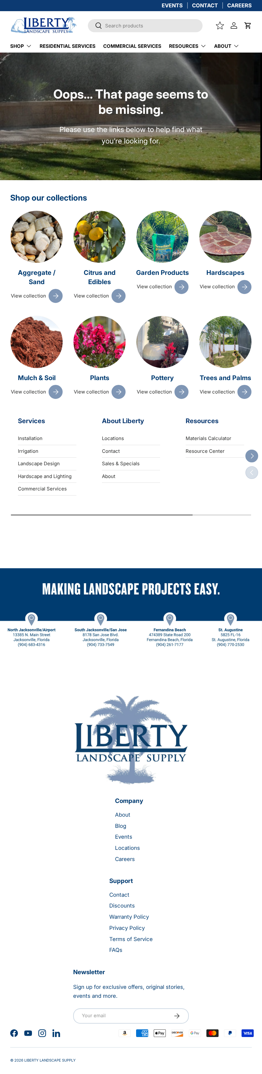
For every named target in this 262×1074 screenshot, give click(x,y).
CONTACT (205, 5)
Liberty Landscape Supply (50, 1060)
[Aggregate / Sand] (37, 237)
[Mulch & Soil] (37, 342)
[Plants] (99, 342)
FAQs (115, 950)
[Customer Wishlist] (220, 25)
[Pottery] (162, 342)
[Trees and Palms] (225, 342)
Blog (120, 826)
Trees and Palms (225, 378)
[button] (248, 25)
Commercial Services (132, 46)
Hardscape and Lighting (45, 476)
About (108, 476)
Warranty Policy (129, 917)
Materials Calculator (208, 438)
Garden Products (162, 272)
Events (123, 837)
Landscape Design (39, 463)
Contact (111, 451)
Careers (125, 859)
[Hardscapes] (225, 237)
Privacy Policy (127, 928)
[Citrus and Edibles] (99, 237)
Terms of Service (131, 939)
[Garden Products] (162, 237)
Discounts (122, 905)
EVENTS (172, 5)
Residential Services (68, 46)
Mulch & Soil (37, 378)
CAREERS (239, 5)
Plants (99, 378)
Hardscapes (225, 272)
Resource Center (205, 451)
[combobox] (145, 25)
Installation (30, 438)
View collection (28, 296)
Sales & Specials (121, 463)
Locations (113, 438)
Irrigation (28, 451)
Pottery (162, 378)
